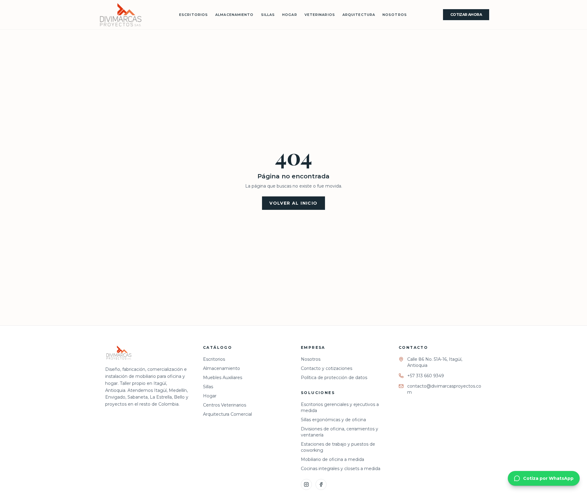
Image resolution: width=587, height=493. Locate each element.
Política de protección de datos (334, 377)
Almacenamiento (234, 15)
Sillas (268, 15)
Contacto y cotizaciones (326, 368)
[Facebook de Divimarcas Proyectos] (321, 484)
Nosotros (394, 15)
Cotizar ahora (466, 14)
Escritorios (193, 15)
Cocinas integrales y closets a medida (340, 468)
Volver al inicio (293, 203)
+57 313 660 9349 (425, 375)
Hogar (289, 15)
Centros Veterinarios (224, 405)
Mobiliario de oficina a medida (332, 459)
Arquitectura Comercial (227, 414)
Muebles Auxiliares (222, 377)
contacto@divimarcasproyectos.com (444, 389)
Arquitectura (358, 15)
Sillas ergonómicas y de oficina (333, 419)
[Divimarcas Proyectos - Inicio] (120, 14)
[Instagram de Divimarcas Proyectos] (306, 484)
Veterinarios (320, 15)
